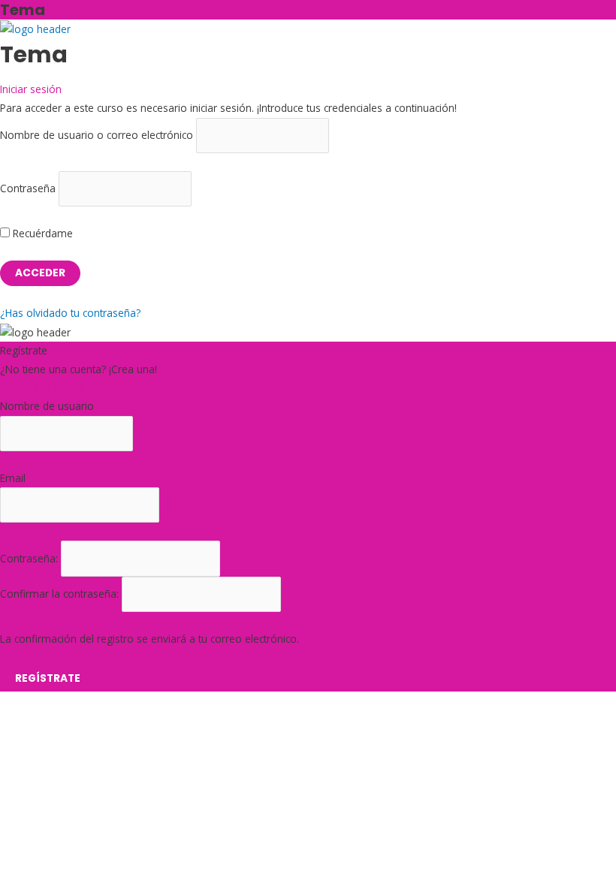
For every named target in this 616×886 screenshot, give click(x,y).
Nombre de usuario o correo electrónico (96, 135)
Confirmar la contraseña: (61, 593)
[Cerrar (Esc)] (114, 722)
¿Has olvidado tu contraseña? (70, 313)
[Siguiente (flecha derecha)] (48, 742)
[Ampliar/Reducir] (15, 722)
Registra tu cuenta (42, 387)
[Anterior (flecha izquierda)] (15, 742)
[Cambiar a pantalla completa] (48, 722)
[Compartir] (81, 722)
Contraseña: (30, 558)
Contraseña (28, 188)
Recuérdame (41, 233)
